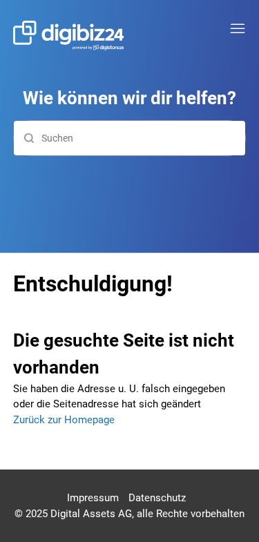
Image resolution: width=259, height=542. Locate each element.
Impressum (93, 498)
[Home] (68, 35)
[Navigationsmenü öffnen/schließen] (237, 29)
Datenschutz (157, 498)
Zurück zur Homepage (64, 420)
